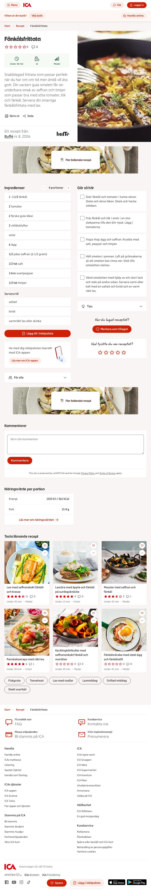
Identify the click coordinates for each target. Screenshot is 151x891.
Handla (9, 748)
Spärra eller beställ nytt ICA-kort (95, 842)
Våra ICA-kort (12, 842)
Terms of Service (107, 473)
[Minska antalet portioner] (43, 188)
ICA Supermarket (86, 770)
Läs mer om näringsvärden (36, 519)
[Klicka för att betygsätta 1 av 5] (100, 353)
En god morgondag (88, 816)
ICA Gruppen (84, 759)
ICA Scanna (10, 795)
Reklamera (83, 831)
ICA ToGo (9, 801)
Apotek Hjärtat (12, 770)
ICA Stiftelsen (84, 811)
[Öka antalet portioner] (68, 188)
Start (7, 26)
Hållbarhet (84, 805)
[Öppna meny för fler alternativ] (45, 553)
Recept (20, 26)
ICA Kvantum (84, 775)
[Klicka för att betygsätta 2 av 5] (106, 353)
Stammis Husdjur (14, 831)
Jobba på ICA (84, 795)
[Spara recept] (45, 545)
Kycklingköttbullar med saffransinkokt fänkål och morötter (71, 655)
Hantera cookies (86, 851)
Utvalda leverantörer (89, 785)
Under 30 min (16, 64)
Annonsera (83, 790)
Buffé (8, 136)
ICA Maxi (82, 780)
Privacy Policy (88, 473)
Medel (57, 64)
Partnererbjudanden (16, 837)
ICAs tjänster (12, 784)
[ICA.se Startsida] (27, 5)
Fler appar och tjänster (17, 806)
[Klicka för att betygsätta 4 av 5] (118, 353)
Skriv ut (14, 116)
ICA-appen (10, 790)
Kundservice (85, 825)
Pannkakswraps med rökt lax (25, 659)
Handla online (12, 754)
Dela (30, 116)
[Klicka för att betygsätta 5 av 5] (124, 353)
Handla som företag (15, 775)
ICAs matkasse (12, 759)
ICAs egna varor (86, 754)
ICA (79, 748)
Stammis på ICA (14, 815)
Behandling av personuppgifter (94, 847)
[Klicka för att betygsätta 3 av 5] (112, 353)
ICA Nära (82, 765)
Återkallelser (84, 837)
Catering (9, 765)
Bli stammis (10, 821)
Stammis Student (14, 826)
